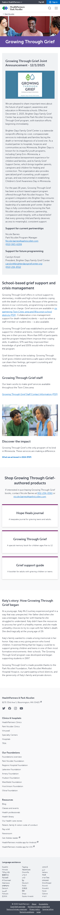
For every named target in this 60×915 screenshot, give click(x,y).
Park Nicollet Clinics (11, 726)
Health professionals (11, 812)
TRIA (4, 743)
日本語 (24, 888)
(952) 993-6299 (13, 244)
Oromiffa (25, 872)
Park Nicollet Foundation (13, 761)
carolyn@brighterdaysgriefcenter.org (23, 264)
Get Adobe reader (10, 838)
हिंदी (23, 891)
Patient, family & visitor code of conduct (20, 825)
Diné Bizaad (46, 883)
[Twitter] (3, 709)
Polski (24, 886)
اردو (43, 870)
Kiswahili (45, 888)
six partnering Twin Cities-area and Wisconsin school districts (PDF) (29, 311)
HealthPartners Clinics (11, 722)
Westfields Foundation (12, 782)
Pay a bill (6, 829)
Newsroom (7, 833)
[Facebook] (9, 709)
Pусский (5, 878)
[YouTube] (21, 709)
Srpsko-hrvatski (27, 896)
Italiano (45, 872)
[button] (53, 2)
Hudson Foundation (11, 778)
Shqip (24, 894)
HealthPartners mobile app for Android (19, 842)
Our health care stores (12, 821)
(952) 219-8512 (13, 267)
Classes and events (10, 808)
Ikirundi (45, 886)
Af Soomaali (6, 880)
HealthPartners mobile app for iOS (17, 847)
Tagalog (25, 867)
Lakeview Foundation (11, 769)
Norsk (44, 891)
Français (5, 894)
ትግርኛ (44, 896)
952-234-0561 (44, 493)
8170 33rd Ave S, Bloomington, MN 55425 (21, 702)
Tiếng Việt (6, 872)
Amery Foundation (10, 774)
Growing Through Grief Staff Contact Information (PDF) (30, 394)
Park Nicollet (9, 14)
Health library (8, 817)
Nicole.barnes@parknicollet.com (21, 241)
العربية (4, 891)
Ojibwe (45, 894)
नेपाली (44, 875)
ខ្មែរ (23, 880)
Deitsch (5, 888)
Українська (26, 870)
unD (23, 878)
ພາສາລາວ (5, 886)
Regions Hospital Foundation (15, 765)
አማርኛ (24, 875)
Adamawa (5, 883)
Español (5, 867)
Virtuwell (6, 731)
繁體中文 (5, 875)
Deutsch (25, 883)
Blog (4, 804)
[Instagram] (15, 709)
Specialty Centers (10, 735)
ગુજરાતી (45, 867)
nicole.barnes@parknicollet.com (30, 496)
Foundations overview (12, 757)
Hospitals (6, 739)
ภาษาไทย (45, 878)
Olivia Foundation (10, 790)
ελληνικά (45, 880)
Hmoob (5, 870)
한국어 (4, 896)
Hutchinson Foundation (12, 786)
